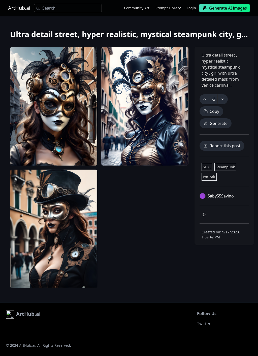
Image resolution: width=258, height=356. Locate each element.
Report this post (225, 145)
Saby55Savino (221, 196)
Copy (214, 111)
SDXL (207, 167)
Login (191, 8)
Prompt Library (168, 8)
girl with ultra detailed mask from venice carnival (220, 79)
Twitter (204, 323)
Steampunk (225, 167)
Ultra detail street (219, 55)
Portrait (209, 176)
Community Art (136, 8)
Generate (219, 123)
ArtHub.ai (19, 8)
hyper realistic (216, 61)
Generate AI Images (228, 8)
